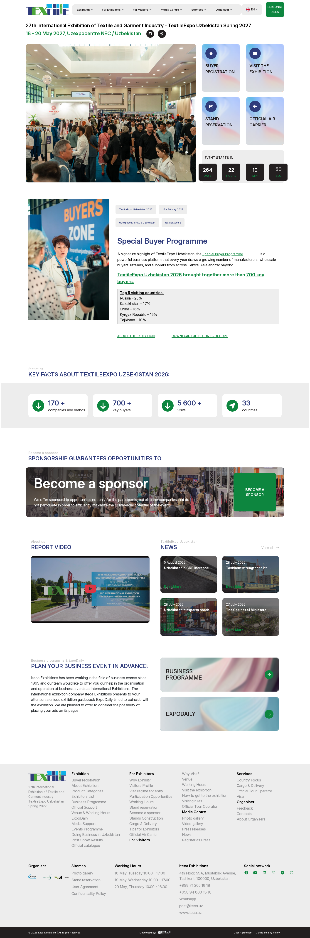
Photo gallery (193, 818)
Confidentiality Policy (88, 893)
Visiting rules (192, 801)
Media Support (83, 823)
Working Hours (141, 802)
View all (267, 548)
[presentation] (177, 171)
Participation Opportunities (150, 796)
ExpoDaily (79, 818)
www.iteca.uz (190, 912)
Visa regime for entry (146, 791)
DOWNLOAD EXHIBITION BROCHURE (200, 336)
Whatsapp (187, 899)
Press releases (194, 829)
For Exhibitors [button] (111, 9)
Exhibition (80, 773)
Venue (187, 779)
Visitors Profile (141, 785)
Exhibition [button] (83, 9)
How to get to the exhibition (204, 795)
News (187, 834)
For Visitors (139, 840)
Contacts (244, 813)
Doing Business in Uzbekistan (95, 834)
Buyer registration (85, 780)
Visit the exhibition (197, 790)
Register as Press (196, 840)
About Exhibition (84, 785)
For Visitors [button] (140, 9)
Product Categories (87, 791)
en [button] (253, 9)
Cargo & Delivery (143, 823)
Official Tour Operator (199, 806)
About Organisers (251, 819)
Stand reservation (143, 807)
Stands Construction (146, 818)
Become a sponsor (254, 492)
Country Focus (249, 780)
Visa (240, 796)
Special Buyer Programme (222, 254)
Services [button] (197, 9)
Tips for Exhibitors (144, 829)
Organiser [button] (222, 9)
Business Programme (88, 802)
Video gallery (192, 823)
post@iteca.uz (191, 906)
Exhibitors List (82, 796)
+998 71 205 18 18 (194, 885)
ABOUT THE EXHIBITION (136, 336)
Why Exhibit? (140, 780)
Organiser (246, 802)
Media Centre (194, 812)
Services (244, 773)
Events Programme (87, 829)
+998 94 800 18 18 (195, 892)
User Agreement (84, 886)
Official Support (84, 807)
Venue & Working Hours (90, 812)
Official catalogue (85, 845)
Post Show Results (87, 840)
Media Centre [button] (170, 9)
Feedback (245, 808)
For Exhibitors (141, 773)
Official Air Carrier (143, 834)
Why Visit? (190, 773)
